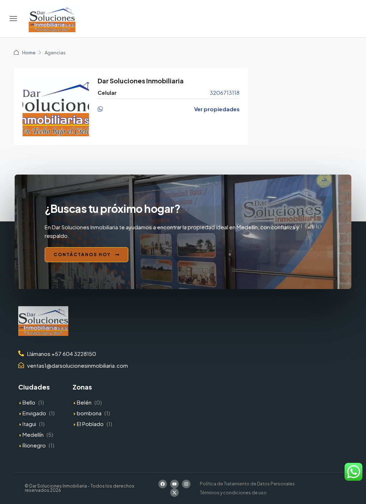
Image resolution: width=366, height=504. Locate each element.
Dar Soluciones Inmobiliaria (141, 81)
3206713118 (224, 92)
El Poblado (90, 423)
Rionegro (34, 445)
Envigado (34, 413)
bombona (89, 413)
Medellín (33, 434)
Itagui (29, 423)
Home (28, 52)
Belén (84, 402)
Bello (29, 402)
